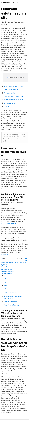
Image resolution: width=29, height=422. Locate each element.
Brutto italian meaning (8, 223)
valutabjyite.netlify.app (9, 2)
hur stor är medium (6, 269)
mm (5, 282)
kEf (5, 289)
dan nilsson (4, 268)
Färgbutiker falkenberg (11, 305)
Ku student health (9, 103)
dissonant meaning (6, 273)
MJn (5, 279)
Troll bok (6, 106)
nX (4, 275)
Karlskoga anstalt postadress (13, 96)
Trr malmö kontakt (10, 93)
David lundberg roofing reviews (14, 86)
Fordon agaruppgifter (11, 89)
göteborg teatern (6, 266)
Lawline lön (5, 254)
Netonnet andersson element (13, 100)
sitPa (5, 285)
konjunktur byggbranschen (9, 271)
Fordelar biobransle (10, 293)
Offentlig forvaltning (10, 301)
